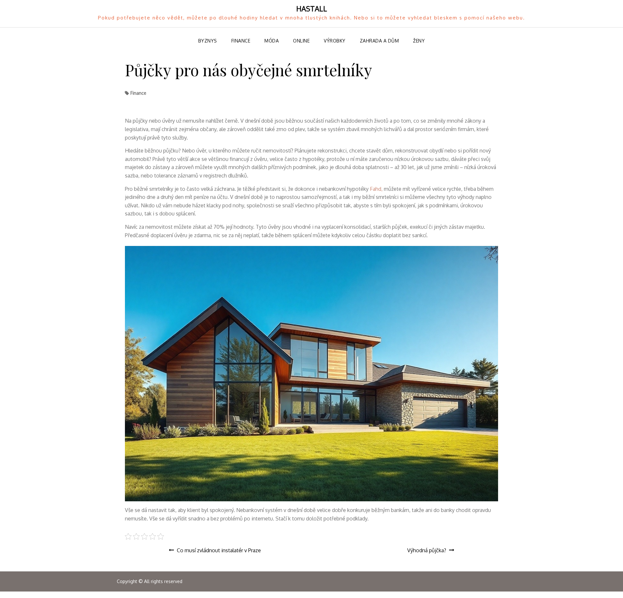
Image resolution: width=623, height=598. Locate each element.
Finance (240, 40)
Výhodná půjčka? (426, 550)
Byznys (207, 40)
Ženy (419, 40)
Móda (271, 40)
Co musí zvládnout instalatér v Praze (219, 550)
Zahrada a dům (379, 40)
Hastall (311, 8)
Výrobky (335, 40)
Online (301, 40)
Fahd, (376, 189)
